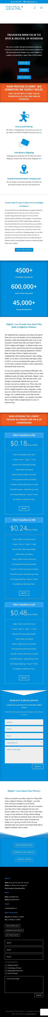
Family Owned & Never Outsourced (24, 178)
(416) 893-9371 (14, 899)
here (40, 132)
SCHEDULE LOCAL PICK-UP (24, 852)
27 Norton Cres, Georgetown (16, 885)
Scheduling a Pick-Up (14, 968)
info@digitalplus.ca (11, 908)
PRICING (24, 70)
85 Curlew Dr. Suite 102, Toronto (17, 882)
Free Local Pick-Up (24, 126)
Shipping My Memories (15, 971)
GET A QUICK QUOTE (12, 935)
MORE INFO (24, 63)
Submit (37, 766)
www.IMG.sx (31, 1014)
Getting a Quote (12, 965)
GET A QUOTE (24, 77)
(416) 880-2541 (13, 897)
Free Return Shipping (24, 152)
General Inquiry (12, 973)
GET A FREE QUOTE (24, 250)
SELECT (24, 508)
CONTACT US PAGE (24, 859)
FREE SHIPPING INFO (24, 845)
